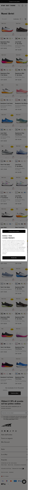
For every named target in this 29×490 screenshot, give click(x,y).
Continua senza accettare (14, 231)
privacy (18, 243)
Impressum (4, 253)
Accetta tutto (13, 257)
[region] (14, 245)
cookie (23, 243)
